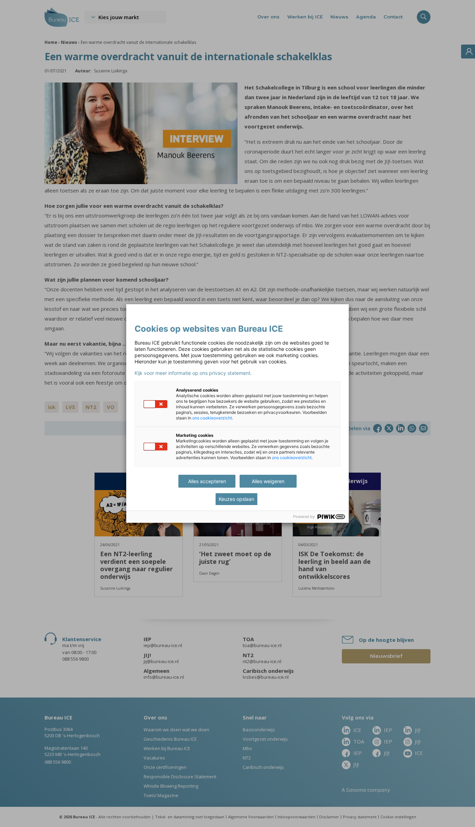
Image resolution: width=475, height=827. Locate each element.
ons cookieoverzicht (212, 417)
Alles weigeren (268, 481)
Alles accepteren (207, 481)
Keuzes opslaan (236, 499)
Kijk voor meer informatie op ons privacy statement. (193, 373)
